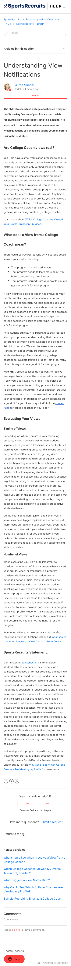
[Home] (33, 8)
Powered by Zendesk (55, 962)
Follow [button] (35, 95)
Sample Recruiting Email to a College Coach (33, 898)
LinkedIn (17, 781)
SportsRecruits (12, 19)
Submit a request (51, 822)
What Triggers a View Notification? (27, 880)
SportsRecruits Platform (30, 23)
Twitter (11, 781)
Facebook (6, 781)
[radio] (25, 803)
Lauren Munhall (24, 85)
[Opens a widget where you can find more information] (14, 959)
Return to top (12, 834)
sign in (16, 929)
